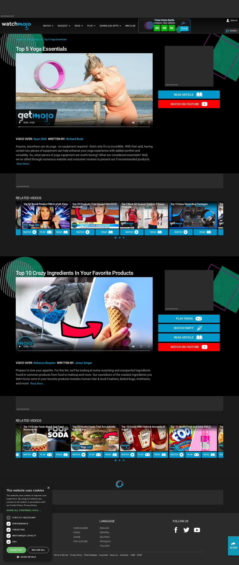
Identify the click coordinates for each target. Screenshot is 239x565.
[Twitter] (186, 530)
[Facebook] (176, 530)
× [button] (48, 488)
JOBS (132, 555)
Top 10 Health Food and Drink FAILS (191, 426)
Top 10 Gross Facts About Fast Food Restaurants (43, 428)
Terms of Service (61, 555)
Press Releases (90, 555)
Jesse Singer (83, 363)
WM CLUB (130, 25)
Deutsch (105, 537)
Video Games (80, 528)
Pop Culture (80, 541)
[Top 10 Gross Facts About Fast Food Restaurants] (46, 437)
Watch (27, 232)
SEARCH (233, 31)
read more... (24, 163)
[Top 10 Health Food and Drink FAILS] (193, 437)
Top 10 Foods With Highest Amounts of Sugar (143, 428)
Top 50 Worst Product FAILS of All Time (45, 204)
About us (114, 555)
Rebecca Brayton (44, 363)
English (104, 528)
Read (59, 232)
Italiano (104, 545)
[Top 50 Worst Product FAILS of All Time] (46, 214)
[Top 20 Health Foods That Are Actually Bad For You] (95, 437)
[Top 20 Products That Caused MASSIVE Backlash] (95, 214)
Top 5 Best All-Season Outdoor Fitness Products (142, 205)
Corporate (103, 555)
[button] (115, 237)
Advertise (124, 555)
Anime (76, 537)
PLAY (183, 29)
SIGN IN (233, 20)
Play (43, 232)
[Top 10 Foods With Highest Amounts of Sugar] (144, 437)
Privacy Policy (76, 555)
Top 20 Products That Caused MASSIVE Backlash (94, 205)
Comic (76, 532)
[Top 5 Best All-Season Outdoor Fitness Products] (144, 214)
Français (105, 541)
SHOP (139, 555)
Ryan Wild (39, 139)
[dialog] (27, 523)
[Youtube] (197, 530)
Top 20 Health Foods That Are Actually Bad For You (93, 428)
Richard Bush (74, 139)
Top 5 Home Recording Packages (189, 204)
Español (104, 532)
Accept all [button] (16, 550)
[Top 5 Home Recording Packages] (193, 214)
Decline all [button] (38, 550)
